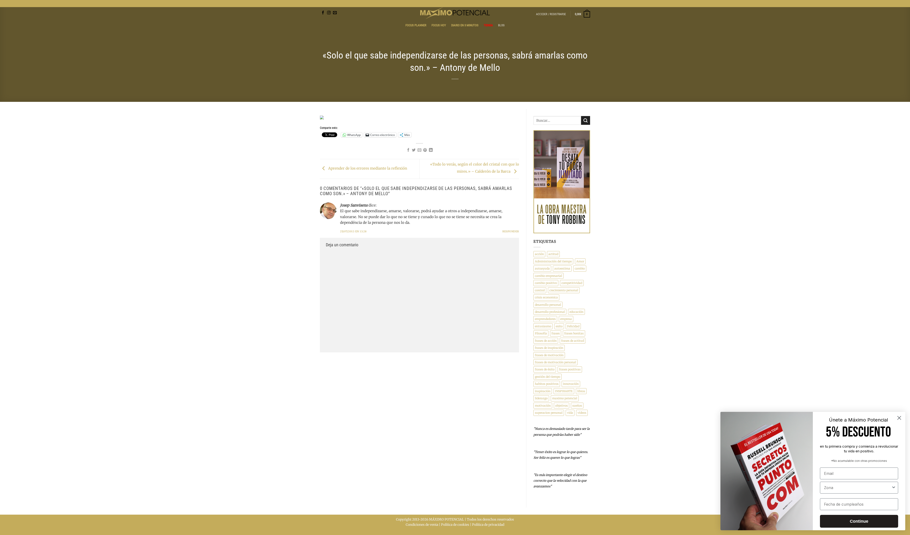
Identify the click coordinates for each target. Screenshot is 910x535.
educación (576, 312)
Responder (510, 231)
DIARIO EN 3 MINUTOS (464, 25)
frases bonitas (574, 333)
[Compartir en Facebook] (408, 150)
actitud (553, 254)
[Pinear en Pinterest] (425, 150)
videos (582, 412)
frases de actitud (572, 340)
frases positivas (570, 369)
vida (570, 412)
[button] (551, 14)
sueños (577, 405)
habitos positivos (547, 384)
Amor (580, 261)
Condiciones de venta (422, 525)
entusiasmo (543, 326)
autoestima (562, 268)
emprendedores (545, 319)
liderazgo (541, 398)
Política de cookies (455, 525)
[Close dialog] (899, 418)
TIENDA (488, 25)
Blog (501, 25)
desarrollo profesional (550, 312)
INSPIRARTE (564, 391)
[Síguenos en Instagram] (329, 13)
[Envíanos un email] (335, 13)
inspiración (543, 391)
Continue (859, 521)
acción (539, 254)
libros (581, 391)
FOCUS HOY (439, 25)
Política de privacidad (488, 525)
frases (555, 333)
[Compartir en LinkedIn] (431, 150)
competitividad (571, 283)
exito (559, 326)
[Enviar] (585, 120)
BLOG (455, 3)
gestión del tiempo (547, 376)
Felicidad (573, 326)
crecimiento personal (563, 290)
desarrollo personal (548, 304)
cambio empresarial (548, 276)
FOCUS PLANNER (415, 25)
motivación (543, 405)
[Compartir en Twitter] (414, 150)
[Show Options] (893, 487)
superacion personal (549, 412)
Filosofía (541, 333)
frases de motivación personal (555, 362)
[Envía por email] (419, 150)
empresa (566, 319)
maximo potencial (564, 398)
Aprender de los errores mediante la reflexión (367, 168)
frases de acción (546, 340)
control (540, 290)
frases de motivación (549, 355)
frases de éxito (545, 369)
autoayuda (542, 268)
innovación (571, 384)
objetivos (561, 405)
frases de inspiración (549, 348)
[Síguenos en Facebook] (323, 13)
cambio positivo (546, 283)
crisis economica (546, 297)
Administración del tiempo (553, 261)
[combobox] (857, 487)
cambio (580, 268)
